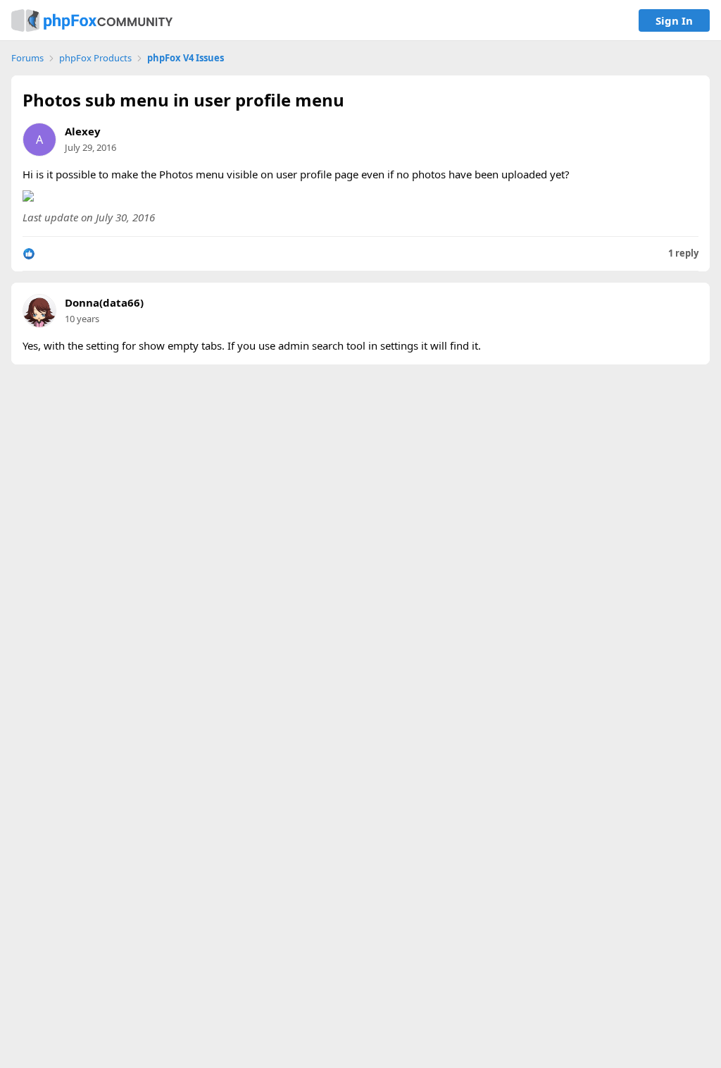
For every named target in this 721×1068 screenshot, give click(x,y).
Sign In (674, 20)
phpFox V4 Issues (185, 58)
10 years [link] (82, 318)
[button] (29, 253)
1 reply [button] (683, 253)
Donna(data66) (104, 302)
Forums (27, 58)
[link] (92, 20)
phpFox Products (95, 58)
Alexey (83, 131)
